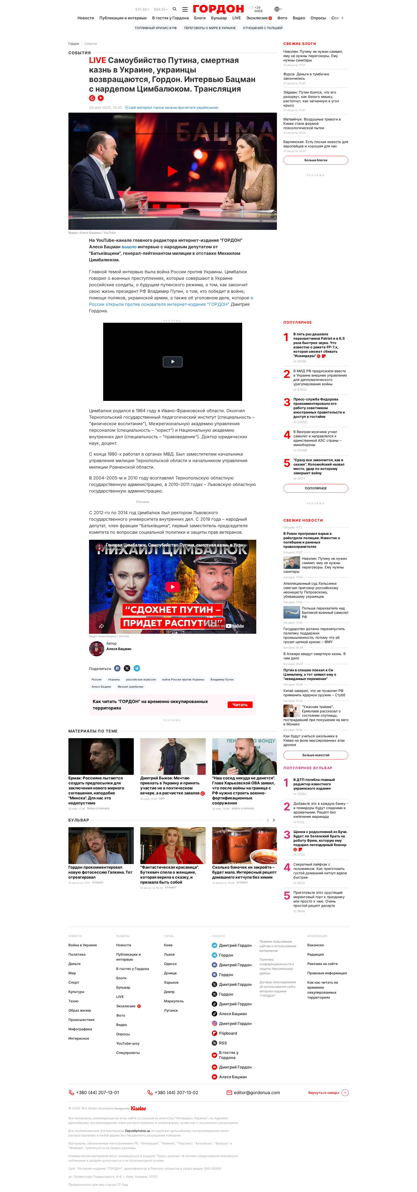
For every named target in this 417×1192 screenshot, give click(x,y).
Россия (97, 679)
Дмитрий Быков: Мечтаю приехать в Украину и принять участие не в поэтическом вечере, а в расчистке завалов (170, 785)
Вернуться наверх (323, 1092)
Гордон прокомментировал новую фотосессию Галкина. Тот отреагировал (100, 872)
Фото (282, 18)
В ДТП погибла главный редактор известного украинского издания (314, 783)
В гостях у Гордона (170, 18)
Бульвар (219, 18)
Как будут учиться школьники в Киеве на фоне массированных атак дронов (314, 740)
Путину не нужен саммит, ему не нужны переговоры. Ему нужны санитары (313, 55)
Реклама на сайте (322, 964)
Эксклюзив (257, 18)
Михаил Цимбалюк (131, 686)
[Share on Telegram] (137, 668)
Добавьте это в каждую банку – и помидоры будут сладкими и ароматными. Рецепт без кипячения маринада (320, 810)
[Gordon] (218, 9)
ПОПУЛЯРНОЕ (297, 322)
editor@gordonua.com (257, 1092)
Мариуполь (174, 1001)
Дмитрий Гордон (235, 945)
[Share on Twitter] (127, 668)
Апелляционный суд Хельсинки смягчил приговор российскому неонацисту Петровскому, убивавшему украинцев (310, 590)
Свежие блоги (299, 43)
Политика (77, 954)
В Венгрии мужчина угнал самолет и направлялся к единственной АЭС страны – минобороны (317, 438)
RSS (223, 1043)
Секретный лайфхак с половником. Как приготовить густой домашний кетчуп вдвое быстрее (320, 870)
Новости (86, 18)
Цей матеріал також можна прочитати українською (173, 107)
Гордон (73, 43)
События (90, 43)
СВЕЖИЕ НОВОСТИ (303, 520)
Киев (168, 945)
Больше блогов (315, 160)
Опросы (318, 18)
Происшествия (81, 1019)
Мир (162, 798)
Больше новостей (316, 755)
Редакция (315, 954)
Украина (114, 679)
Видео (299, 18)
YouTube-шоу (127, 1043)
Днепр (169, 991)
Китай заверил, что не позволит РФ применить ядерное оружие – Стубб (314, 692)
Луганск (171, 1010)
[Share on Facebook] (117, 668)
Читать (240, 704)
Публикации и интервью (123, 18)
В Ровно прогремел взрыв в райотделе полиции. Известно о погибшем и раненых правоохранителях (311, 540)
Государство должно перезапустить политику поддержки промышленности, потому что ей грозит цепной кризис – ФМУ (314, 635)
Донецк (170, 973)
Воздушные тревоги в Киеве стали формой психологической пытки (312, 123)
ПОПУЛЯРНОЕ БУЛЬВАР (308, 768)
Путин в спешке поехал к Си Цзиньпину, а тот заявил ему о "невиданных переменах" (309, 674)
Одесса (170, 964)
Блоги (200, 18)
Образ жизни (79, 1010)
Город (168, 936)
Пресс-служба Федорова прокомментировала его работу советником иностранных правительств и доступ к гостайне (319, 408)
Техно (73, 1001)
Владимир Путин (222, 679)
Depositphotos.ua (137, 1131)
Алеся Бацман (101, 686)
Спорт (73, 982)
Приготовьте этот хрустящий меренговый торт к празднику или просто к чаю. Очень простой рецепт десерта (319, 899)
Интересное (78, 1038)
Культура (76, 991)
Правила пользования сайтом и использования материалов (278, 946)
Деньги (74, 964)
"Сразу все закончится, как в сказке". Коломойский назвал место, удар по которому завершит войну (318, 466)
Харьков (171, 982)
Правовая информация (327, 973)
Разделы (122, 936)
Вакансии (315, 945)
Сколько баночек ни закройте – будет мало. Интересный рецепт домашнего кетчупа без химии (244, 872)
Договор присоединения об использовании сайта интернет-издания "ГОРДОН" (278, 989)
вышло (129, 246)
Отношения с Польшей (263, 28)
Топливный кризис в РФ (156, 28)
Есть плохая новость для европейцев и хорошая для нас (315, 144)
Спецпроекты (128, 1052)
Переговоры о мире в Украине (210, 28)
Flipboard (228, 1033)
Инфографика (80, 1029)
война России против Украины (183, 679)
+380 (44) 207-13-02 (176, 1092)
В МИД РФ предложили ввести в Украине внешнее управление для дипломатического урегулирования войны (320, 377)
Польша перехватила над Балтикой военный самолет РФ (325, 612)
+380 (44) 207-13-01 (97, 1092)
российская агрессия (141, 679)
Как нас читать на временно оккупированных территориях (322, 989)
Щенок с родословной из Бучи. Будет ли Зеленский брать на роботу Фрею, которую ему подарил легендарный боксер (320, 838)
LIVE (236, 18)
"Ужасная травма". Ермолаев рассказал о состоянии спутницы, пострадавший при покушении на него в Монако (316, 715)
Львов (169, 954)
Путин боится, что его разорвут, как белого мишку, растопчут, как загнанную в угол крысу (311, 98)
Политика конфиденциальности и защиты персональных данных (277, 966)
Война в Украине (98, 808)
